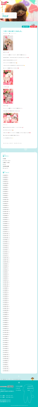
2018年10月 (5, 310)
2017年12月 (5, 330)
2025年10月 (5, 183)
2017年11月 (5, 332)
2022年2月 (5, 229)
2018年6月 (5, 318)
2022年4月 (5, 225)
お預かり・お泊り (6, 162)
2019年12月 (5, 282)
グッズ (4, 164)
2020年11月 (5, 259)
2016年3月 (5, 362)
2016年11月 (5, 356)
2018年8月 (5, 314)
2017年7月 (5, 340)
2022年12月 (5, 209)
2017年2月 (5, 350)
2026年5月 (5, 177)
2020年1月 (5, 280)
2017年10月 (5, 334)
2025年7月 (5, 187)
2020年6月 (5, 270)
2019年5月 (5, 296)
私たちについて (30, 388)
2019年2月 (5, 302)
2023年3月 (5, 205)
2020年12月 (5, 257)
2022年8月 (5, 217)
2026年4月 (5, 179)
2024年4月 (5, 195)
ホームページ (5, 168)
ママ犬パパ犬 (30, 386)
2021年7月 (5, 243)
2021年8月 (5, 241)
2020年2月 (5, 278)
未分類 (4, 158)
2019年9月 (5, 288)
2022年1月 (5, 231)
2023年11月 (5, 199)
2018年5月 (5, 320)
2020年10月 (5, 261)
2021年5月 (5, 247)
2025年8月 (5, 185)
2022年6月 (5, 221)
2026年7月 (5, 175)
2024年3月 (5, 197)
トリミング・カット (13, 33)
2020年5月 (5, 272)
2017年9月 (5, 336)
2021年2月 (5, 253)
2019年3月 (5, 300)
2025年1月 (5, 193)
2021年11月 (5, 235)
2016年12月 (5, 354)
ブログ (28, 390)
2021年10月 (5, 237)
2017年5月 (5, 344)
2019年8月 (5, 290)
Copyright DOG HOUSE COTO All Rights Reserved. (19, 405)
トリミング (18, 388)
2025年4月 (5, 191)
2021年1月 (5, 255)
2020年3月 (5, 276)
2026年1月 (5, 181)
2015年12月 (5, 366)
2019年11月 (5, 284)
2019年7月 (5, 292)
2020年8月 (5, 266)
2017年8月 (5, 338)
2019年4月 (5, 298)
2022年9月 (5, 215)
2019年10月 (5, 286)
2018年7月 (5, 316)
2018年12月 (5, 306)
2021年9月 (5, 239)
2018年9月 (5, 312)
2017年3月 (5, 348)
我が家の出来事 (6, 166)
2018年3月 (5, 324)
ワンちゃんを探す (19, 386)
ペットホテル (18, 390)
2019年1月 (5, 304)
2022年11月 (5, 211)
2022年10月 (5, 213)
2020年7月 (5, 268)
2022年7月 (5, 219)
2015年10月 (5, 370)
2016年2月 (5, 364)
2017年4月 (5, 346)
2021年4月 (5, 249)
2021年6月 (5, 245)
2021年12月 (5, 233)
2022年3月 (5, 227)
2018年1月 (5, 328)
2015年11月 (5, 368)
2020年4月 (5, 274)
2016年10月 (5, 358)
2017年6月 (5, 342)
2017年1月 (5, 352)
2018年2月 (5, 326)
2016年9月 (5, 360)
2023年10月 (5, 201)
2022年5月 (5, 223)
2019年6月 (5, 294)
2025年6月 (5, 189)
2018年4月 (5, 322)
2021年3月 (5, 251)
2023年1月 (5, 207)
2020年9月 (5, 263)
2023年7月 (5, 203)
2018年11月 (5, 308)
